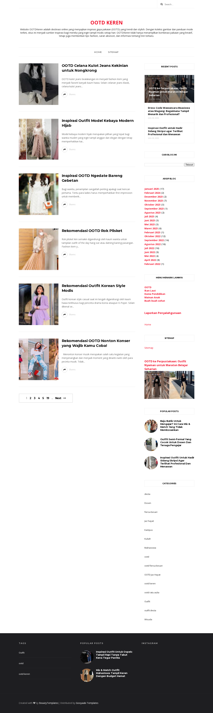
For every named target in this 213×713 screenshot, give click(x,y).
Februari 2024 (152, 192)
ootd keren (150, 583)
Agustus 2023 (152, 212)
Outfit (147, 601)
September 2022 (154, 240)
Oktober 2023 (152, 204)
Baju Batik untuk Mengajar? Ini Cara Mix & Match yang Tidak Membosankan (175, 425)
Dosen (147, 502)
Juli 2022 (149, 248)
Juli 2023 (149, 216)
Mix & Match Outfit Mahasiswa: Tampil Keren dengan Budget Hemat (112, 673)
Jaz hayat (149, 520)
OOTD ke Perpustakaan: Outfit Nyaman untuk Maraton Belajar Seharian (166, 365)
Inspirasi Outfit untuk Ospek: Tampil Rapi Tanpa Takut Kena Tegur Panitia (114, 654)
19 (47, 398)
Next (58, 398)
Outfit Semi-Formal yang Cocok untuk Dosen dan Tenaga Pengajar (175, 442)
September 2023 (154, 208)
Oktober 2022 (152, 236)
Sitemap (113, 52)
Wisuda (148, 619)
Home (98, 52)
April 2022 (150, 260)
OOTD (147, 287)
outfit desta (150, 610)
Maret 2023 (151, 228)
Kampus (148, 529)
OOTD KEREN (106, 22)
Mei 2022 (149, 256)
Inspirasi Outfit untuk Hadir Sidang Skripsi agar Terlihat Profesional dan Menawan (177, 462)
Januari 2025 (151, 188)
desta (147, 494)
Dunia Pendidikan (154, 293)
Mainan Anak (152, 297)
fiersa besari (150, 511)
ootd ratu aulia (151, 592)
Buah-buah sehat (154, 300)
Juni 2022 (149, 252)
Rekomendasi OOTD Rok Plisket (92, 230)
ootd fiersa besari (153, 565)
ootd (146, 556)
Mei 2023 (149, 224)
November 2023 (153, 200)
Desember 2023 (153, 196)
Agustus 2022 (152, 244)
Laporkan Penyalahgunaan (162, 313)
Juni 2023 (149, 220)
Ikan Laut (150, 290)
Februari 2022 (152, 264)
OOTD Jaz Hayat (152, 574)
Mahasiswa (150, 547)
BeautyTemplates (48, 703)
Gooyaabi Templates (87, 703)
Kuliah (147, 538)
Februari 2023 (152, 232)
